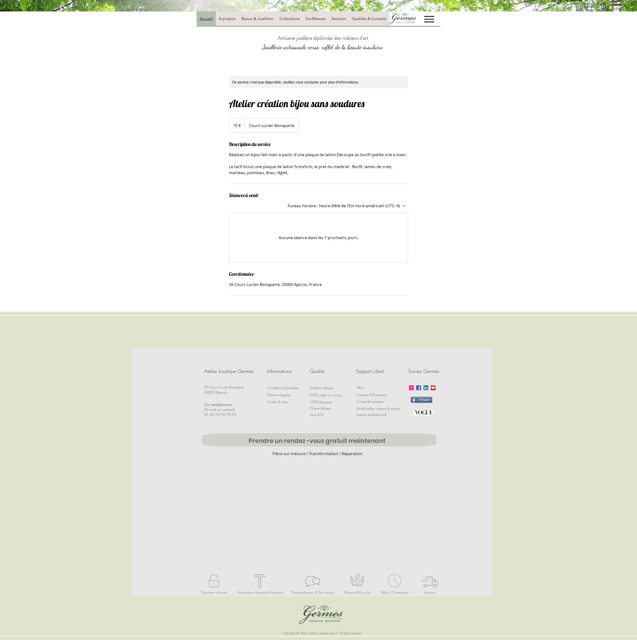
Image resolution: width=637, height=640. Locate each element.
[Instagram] (411, 387)
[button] (229, 371)
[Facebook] (418, 387)
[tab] (206, 18)
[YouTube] (433, 387)
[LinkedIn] (426, 387)
